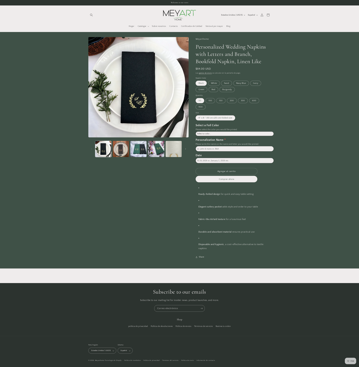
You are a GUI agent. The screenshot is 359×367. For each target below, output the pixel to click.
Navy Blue (241, 83)
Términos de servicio (203, 326)
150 (221, 101)
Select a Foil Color (207, 125)
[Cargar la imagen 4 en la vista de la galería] (156, 149)
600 (254, 101)
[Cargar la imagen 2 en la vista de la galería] (121, 149)
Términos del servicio (170, 360)
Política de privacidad (151, 360)
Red (213, 89)
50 (200, 101)
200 (232, 101)
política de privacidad (138, 326)
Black (201, 83)
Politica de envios (183, 326)
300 (243, 101)
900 (201, 107)
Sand (226, 83)
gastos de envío (205, 73)
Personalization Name (210, 139)
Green (201, 89)
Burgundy (227, 89)
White (214, 83)
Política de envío (187, 360)
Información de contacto (205, 360)
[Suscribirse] (201, 308)
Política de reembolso (132, 360)
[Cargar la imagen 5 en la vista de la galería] (174, 149)
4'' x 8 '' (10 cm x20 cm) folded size (215, 118)
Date (199, 155)
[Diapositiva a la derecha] (185, 149)
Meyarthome (99, 360)
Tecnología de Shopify (113, 360)
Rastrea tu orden (223, 326)
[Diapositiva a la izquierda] (91, 149)
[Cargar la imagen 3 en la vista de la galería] (138, 149)
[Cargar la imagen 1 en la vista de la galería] (103, 149)
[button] (91, 15)
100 (210, 101)
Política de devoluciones (162, 326)
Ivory (255, 83)
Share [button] (201, 257)
